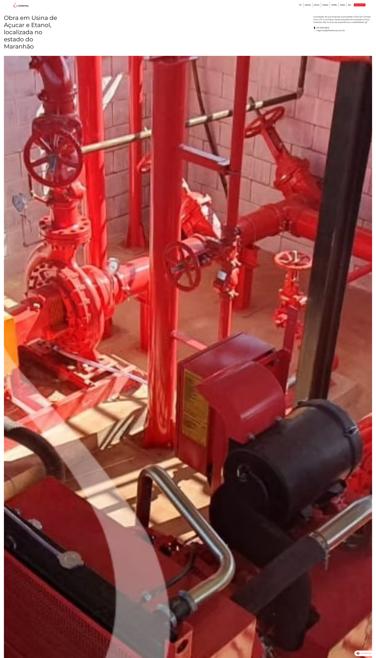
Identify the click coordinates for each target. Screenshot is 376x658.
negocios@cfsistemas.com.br (330, 30)
